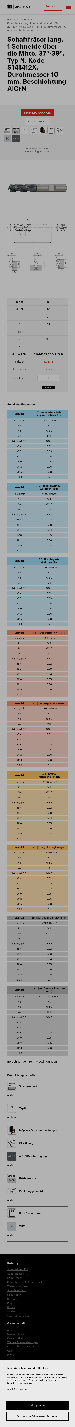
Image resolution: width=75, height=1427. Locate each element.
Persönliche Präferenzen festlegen (37, 1416)
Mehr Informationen (16, 1389)
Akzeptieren (37, 1405)
